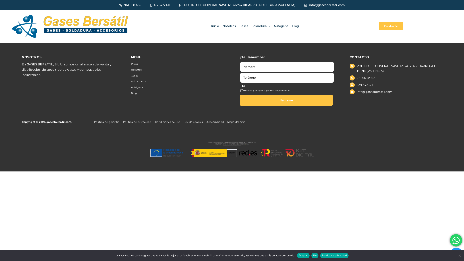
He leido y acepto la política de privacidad (266, 90)
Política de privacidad (334, 255)
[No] (459, 255)
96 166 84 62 (366, 78)
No (315, 255)
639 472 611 (365, 85)
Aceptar (303, 255)
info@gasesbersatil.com (374, 92)
